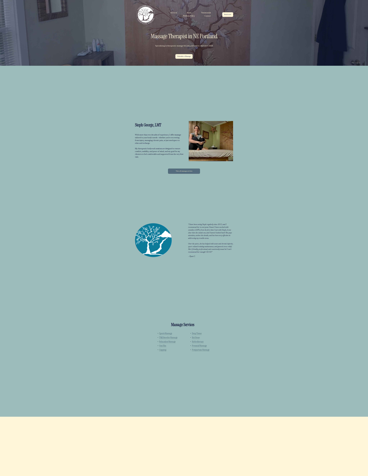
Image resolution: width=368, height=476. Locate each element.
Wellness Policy (189, 16)
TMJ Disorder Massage (168, 337)
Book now (227, 14)
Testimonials (206, 13)
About (188, 13)
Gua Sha (162, 345)
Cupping (162, 349)
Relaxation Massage (167, 341)
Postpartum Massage (200, 349)
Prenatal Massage (199, 345)
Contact (207, 16)
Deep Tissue (197, 333)
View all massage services (184, 171)
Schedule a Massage (184, 56)
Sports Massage (165, 333)
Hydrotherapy (198, 341)
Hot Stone (196, 337)
